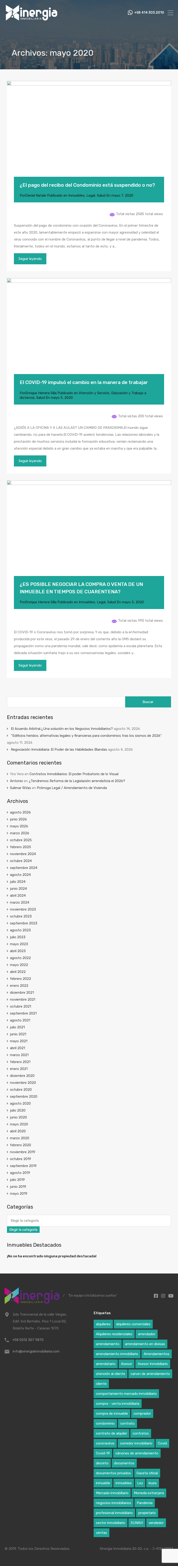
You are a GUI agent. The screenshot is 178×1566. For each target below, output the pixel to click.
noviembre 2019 (22, 1152)
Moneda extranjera (149, 1493)
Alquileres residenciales (114, 1334)
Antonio (16, 781)
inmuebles (124, 1483)
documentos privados (113, 1473)
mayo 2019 (18, 1193)
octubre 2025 (21, 840)
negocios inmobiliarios (113, 1503)
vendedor (156, 1523)
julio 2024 (17, 882)
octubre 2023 (21, 916)
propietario (147, 1513)
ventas (101, 1533)
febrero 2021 (20, 1062)
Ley (140, 1483)
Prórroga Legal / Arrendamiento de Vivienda (72, 788)
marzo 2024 (19, 902)
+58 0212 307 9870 (28, 1340)
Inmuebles (76, 195)
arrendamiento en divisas (145, 1344)
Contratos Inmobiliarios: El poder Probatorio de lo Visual (73, 774)
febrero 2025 (20, 847)
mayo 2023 (19, 944)
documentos (124, 1463)
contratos (141, 1433)
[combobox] (23, 1229)
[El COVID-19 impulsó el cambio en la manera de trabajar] (89, 333)
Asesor (126, 1364)
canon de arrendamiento (150, 1374)
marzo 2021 (19, 1055)
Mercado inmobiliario (112, 1493)
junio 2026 (18, 819)
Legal (90, 195)
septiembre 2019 (23, 1166)
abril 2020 (18, 1131)
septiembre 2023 (23, 923)
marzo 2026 (19, 833)
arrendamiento (107, 1344)
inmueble (103, 1483)
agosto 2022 (20, 958)
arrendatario (105, 1364)
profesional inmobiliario (114, 1513)
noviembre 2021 (22, 999)
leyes (153, 1483)
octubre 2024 (21, 861)
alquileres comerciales (133, 1324)
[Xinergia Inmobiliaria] (31, 20)
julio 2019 (17, 1180)
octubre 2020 (21, 1090)
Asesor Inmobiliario (153, 1364)
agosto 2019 (20, 1173)
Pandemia (145, 1503)
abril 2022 (18, 972)
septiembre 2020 (23, 1096)
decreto (102, 1463)
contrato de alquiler (111, 1433)
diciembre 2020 (22, 1076)
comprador (142, 1413)
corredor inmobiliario (136, 1443)
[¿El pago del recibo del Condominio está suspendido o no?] (89, 136)
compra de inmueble (112, 1413)
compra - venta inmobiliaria (117, 1403)
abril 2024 (18, 895)
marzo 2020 (19, 1138)
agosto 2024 (20, 875)
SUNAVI (137, 1523)
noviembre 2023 (23, 909)
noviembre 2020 (23, 1083)
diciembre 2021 (22, 992)
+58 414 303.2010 (149, 13)
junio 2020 (18, 1117)
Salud (101, 195)
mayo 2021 (18, 1041)
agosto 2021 (20, 1020)
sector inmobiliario (110, 1523)
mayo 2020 (19, 1124)
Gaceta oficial (147, 1473)
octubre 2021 (20, 1006)
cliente (101, 1384)
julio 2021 (17, 1027)
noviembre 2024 (23, 854)
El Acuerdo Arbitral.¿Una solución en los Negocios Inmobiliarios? (62, 729)
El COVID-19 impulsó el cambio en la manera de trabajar (84, 382)
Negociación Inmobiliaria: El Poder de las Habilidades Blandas (59, 749)
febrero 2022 (20, 979)
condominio (105, 1423)
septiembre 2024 (23, 868)
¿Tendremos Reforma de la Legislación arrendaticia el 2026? (77, 781)
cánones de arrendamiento (136, 1453)
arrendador (146, 1334)
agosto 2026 (20, 812)
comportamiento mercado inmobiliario (126, 1394)
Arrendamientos (156, 1354)
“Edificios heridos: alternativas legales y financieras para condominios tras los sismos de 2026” (86, 736)
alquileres (103, 1324)
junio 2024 (18, 889)
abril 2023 (18, 951)
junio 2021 (18, 1034)
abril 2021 (17, 1048)
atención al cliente (110, 1374)
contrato (127, 1423)
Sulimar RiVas (20, 788)
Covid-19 (103, 1453)
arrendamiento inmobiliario (117, 1354)
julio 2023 (17, 937)
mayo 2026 (19, 826)
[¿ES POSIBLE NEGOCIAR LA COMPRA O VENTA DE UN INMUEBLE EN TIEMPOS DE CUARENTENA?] (89, 535)
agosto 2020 (20, 1103)
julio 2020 (17, 1110)
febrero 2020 (20, 1145)
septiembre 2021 (23, 1013)
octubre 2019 (20, 1159)
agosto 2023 (20, 930)
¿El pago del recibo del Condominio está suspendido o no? (87, 185)
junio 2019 (18, 1187)
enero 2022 (19, 986)
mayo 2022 (19, 965)
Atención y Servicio (94, 393)
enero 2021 (19, 1069)
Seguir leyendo (30, 259)
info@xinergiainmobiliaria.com (36, 1351)
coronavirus (105, 1443)
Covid (162, 1443)
